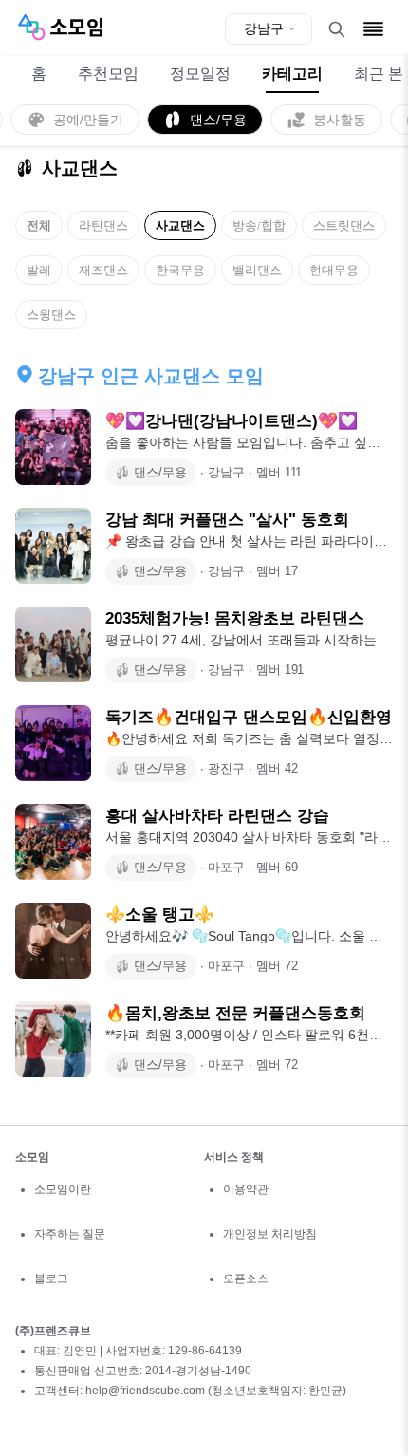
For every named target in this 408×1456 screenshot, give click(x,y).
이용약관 (246, 1189)
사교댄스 (180, 225)
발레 (39, 270)
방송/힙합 (259, 225)
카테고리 (292, 73)
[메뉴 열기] (373, 29)
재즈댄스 (103, 270)
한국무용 (180, 270)
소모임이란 (62, 1189)
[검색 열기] (336, 29)
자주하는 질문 (69, 1234)
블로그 (51, 1278)
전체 (39, 225)
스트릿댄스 (344, 225)
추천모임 (108, 73)
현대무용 (334, 270)
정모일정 (200, 73)
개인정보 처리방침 (270, 1234)
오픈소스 (246, 1278)
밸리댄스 (257, 270)
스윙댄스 (51, 315)
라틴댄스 (103, 225)
